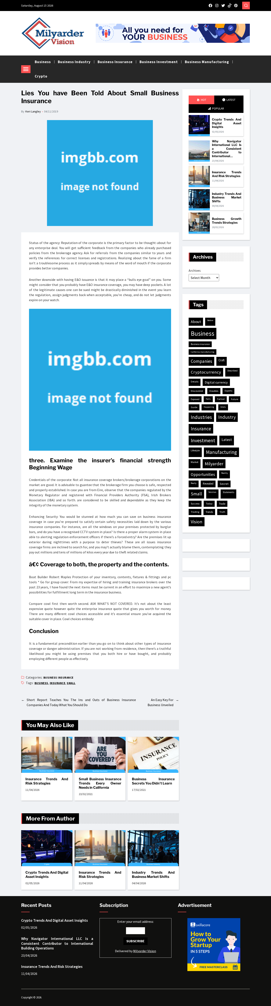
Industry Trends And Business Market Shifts (153, 874)
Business (43, 62)
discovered (197, 390)
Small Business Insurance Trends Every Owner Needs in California (100, 783)
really (193, 483)
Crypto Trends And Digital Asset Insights (46, 874)
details (194, 381)
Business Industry (74, 62)
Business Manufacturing (207, 62)
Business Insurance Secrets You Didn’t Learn (153, 781)
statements (228, 492)
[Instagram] (217, 5)
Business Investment (159, 62)
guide (194, 407)
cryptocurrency (206, 372)
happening (209, 407)
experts (228, 390)
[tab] (201, 100)
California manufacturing (202, 352)
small (71, 683)
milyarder (214, 464)
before (210, 320)
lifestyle (195, 450)
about (196, 321)
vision (196, 522)
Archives (195, 270)
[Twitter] (223, 5)
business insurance (200, 344)
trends (209, 512)
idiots (223, 407)
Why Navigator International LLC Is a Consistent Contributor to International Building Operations (226, 148)
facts (208, 399)
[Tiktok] (229, 5)
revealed (208, 483)
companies (201, 361)
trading (195, 511)
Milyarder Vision (144, 951)
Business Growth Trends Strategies (226, 220)
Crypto (41, 76)
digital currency (216, 382)
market (194, 462)
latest (226, 439)
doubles (213, 390)
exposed (195, 399)
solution (212, 492)
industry (227, 417)
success (195, 503)
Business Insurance (115, 62)
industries (201, 417)
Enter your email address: (135, 936)
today (209, 503)
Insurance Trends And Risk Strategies (46, 781)
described (232, 370)
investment (203, 440)
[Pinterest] (236, 5)
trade (222, 504)
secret (224, 484)
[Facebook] (210, 5)
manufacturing (221, 452)
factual (221, 399)
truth (222, 511)
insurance (57, 683)
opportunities (203, 474)
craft (221, 360)
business (41, 683)
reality (224, 473)
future (234, 399)
